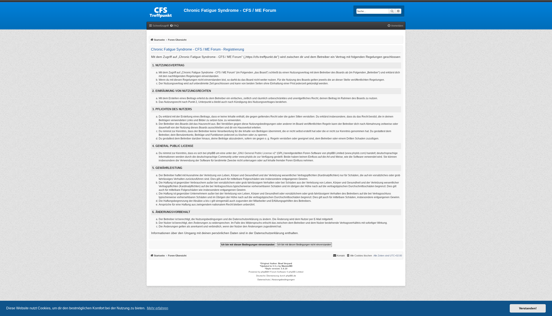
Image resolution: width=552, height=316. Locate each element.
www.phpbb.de (247, 156)
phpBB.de (291, 275)
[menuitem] (174, 26)
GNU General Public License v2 (256, 153)
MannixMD (287, 266)
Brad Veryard (285, 263)
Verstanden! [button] (528, 308)
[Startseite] (165, 11)
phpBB (264, 272)
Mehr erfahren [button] (157, 308)
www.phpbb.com (355, 153)
